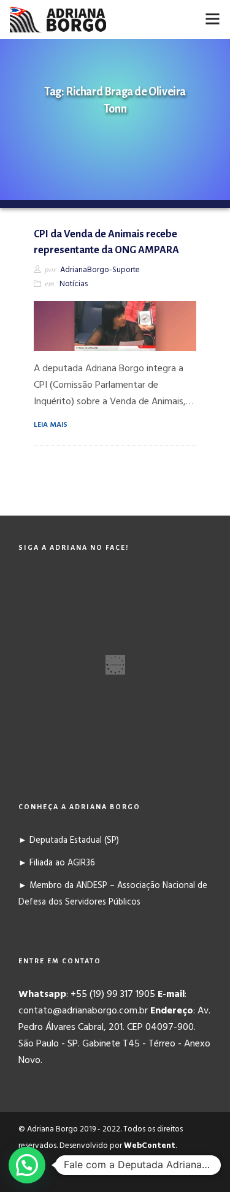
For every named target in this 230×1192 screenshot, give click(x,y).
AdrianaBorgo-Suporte (100, 270)
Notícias (73, 284)
